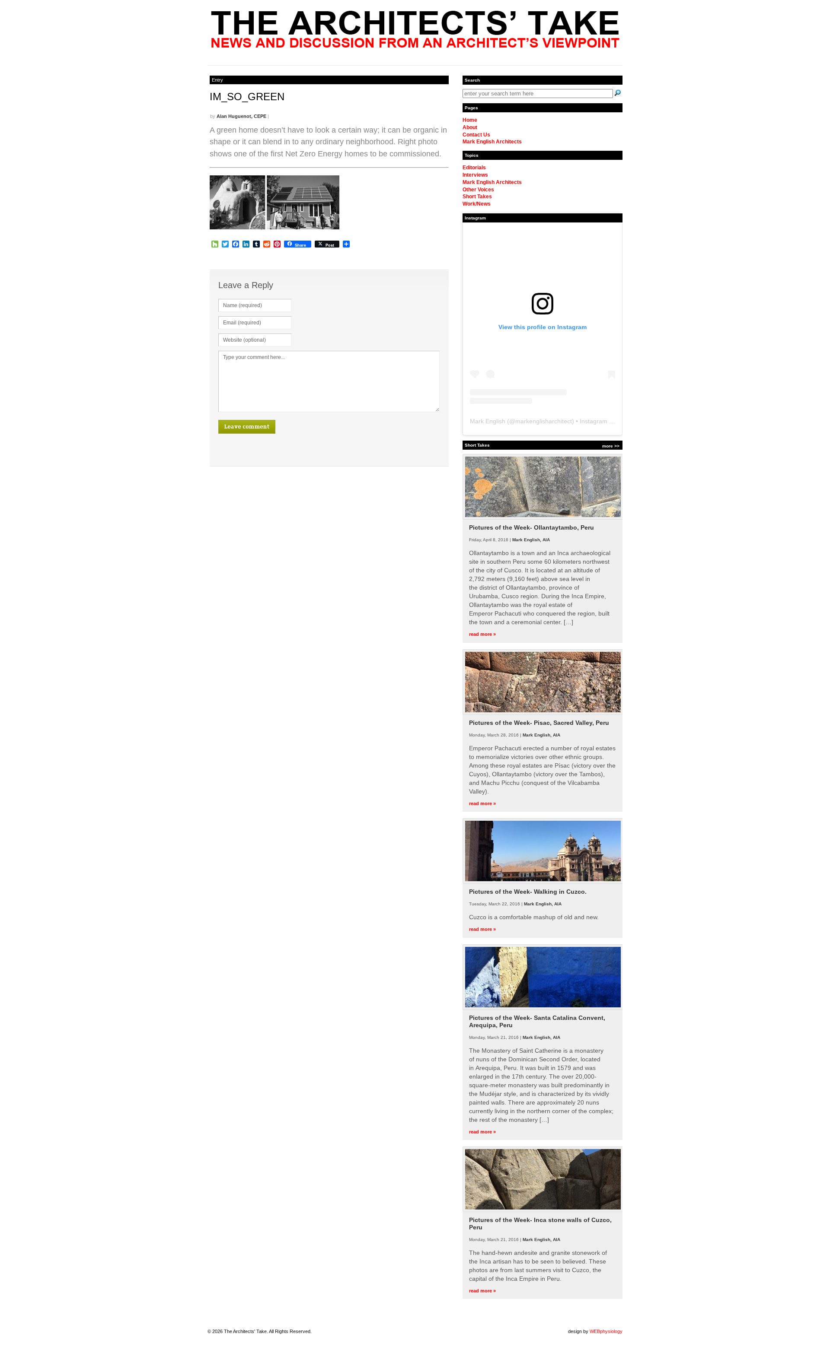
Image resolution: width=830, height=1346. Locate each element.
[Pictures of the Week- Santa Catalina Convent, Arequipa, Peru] (543, 1008)
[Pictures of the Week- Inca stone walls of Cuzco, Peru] (543, 1210)
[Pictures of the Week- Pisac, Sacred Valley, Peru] (543, 713)
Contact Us (476, 135)
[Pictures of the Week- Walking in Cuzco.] (543, 882)
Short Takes (477, 197)
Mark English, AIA (531, 539)
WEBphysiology (606, 1331)
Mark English (487, 421)
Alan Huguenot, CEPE (241, 116)
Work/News (477, 204)
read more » (482, 634)
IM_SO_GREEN (247, 96)
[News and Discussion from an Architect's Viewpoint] (415, 45)
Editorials (474, 168)
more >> (610, 446)
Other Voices (478, 190)
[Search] (617, 92)
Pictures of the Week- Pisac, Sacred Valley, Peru (539, 722)
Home (470, 120)
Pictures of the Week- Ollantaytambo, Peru (531, 527)
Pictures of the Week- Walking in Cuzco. (528, 891)
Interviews (475, 175)
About (470, 127)
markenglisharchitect (543, 421)
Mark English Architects (492, 142)
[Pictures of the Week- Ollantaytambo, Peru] (543, 518)
